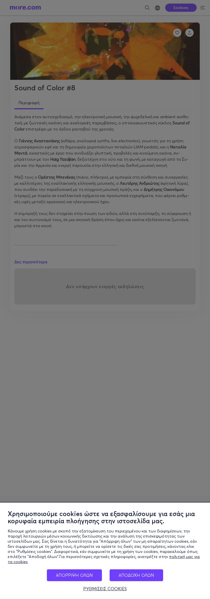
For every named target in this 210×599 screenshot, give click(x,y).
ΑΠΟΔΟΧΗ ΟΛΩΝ (136, 575)
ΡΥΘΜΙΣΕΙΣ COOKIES (105, 588)
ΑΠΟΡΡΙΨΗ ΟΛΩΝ (74, 575)
